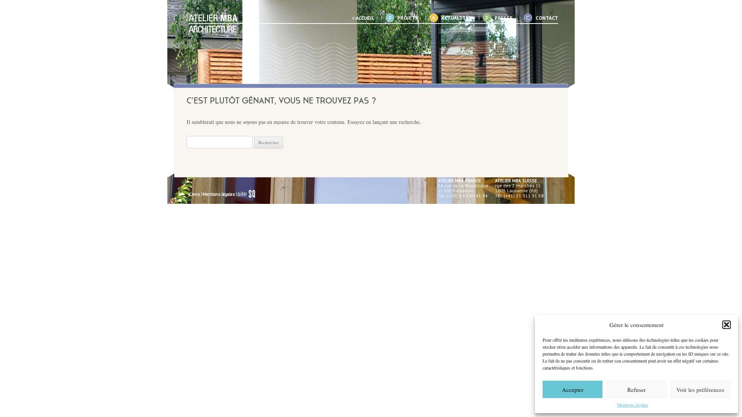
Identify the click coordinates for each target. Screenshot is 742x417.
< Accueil (363, 18)
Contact (547, 18)
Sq (249, 194)
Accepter (573, 389)
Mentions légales (632, 405)
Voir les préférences (700, 389)
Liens (194, 194)
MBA (213, 23)
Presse (503, 18)
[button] (726, 325)
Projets (407, 18)
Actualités (456, 18)
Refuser (636, 389)
